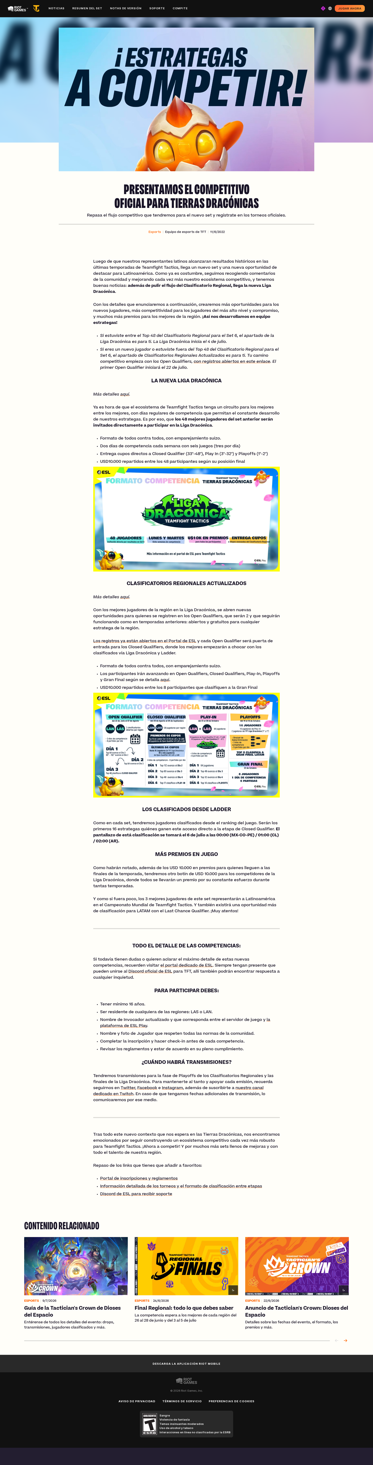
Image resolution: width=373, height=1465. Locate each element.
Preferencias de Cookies (231, 1401)
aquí (124, 395)
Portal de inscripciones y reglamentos (139, 1179)
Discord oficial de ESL (150, 972)
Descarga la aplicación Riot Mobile (186, 1363)
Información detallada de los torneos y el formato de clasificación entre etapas (181, 1187)
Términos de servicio (182, 1401)
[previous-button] (336, 1341)
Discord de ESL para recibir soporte (136, 1194)
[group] (186, 1283)
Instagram (172, 1088)
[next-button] (345, 1341)
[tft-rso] (37, 8)
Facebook (147, 1088)
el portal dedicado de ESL (186, 966)
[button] (155, 232)
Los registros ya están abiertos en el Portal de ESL (144, 641)
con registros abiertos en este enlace (232, 362)
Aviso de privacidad (137, 1401)
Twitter (128, 1088)
